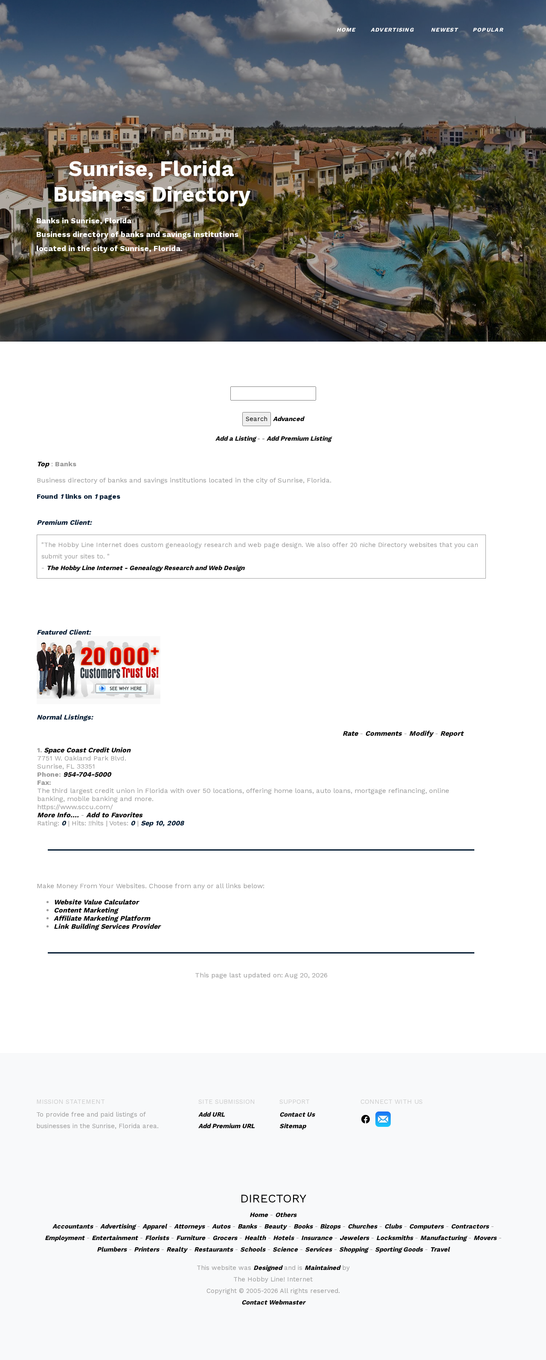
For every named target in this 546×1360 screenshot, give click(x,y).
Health (255, 1238)
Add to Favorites (114, 815)
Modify (421, 733)
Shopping (353, 1249)
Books (303, 1226)
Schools (252, 1249)
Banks (247, 1226)
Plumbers (112, 1249)
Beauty (275, 1226)
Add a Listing (235, 438)
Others (285, 1215)
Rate (350, 733)
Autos (221, 1226)
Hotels (283, 1238)
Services (318, 1249)
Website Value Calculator (96, 902)
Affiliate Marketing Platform (102, 918)
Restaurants (213, 1249)
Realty (176, 1249)
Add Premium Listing (299, 438)
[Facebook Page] (365, 1119)
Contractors (470, 1226)
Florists (157, 1238)
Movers (485, 1238)
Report (451, 733)
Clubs (393, 1226)
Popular (488, 29)
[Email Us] (383, 1119)
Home (346, 29)
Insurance (316, 1238)
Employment (64, 1238)
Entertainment (115, 1238)
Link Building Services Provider (107, 926)
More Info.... (58, 815)
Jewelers (354, 1238)
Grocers (224, 1238)
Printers (146, 1249)
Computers (426, 1226)
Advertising (392, 29)
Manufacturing (443, 1238)
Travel (440, 1249)
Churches (362, 1226)
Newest (444, 29)
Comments (383, 733)
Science (285, 1249)
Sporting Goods (399, 1249)
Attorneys (189, 1226)
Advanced (288, 419)
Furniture (190, 1238)
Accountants (72, 1226)
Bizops (330, 1226)
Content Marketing (86, 910)
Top (43, 464)
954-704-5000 (87, 774)
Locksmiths (394, 1238)
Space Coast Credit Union (87, 750)
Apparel (154, 1226)
